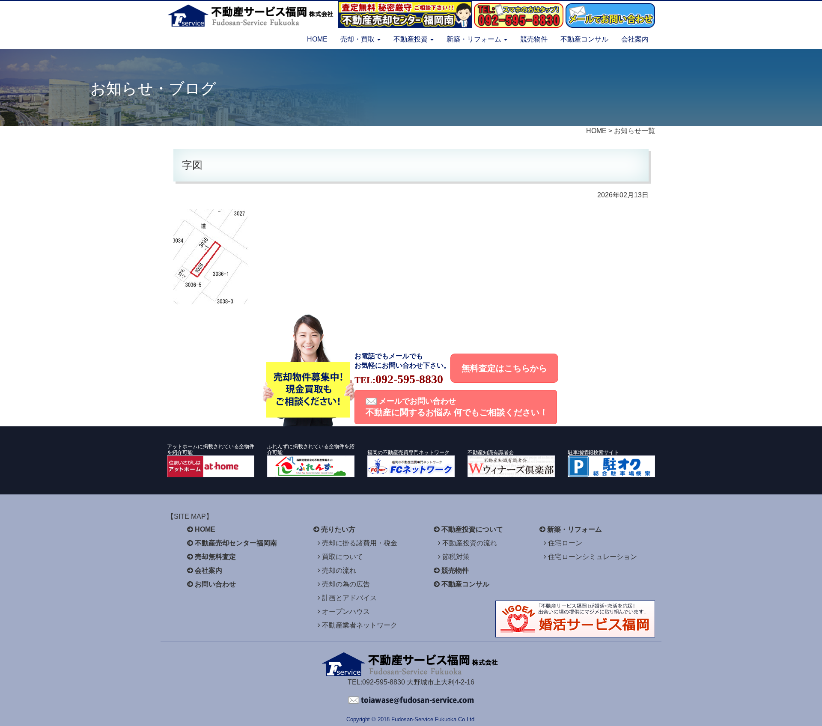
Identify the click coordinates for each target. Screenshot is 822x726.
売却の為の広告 (346, 584)
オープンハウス (346, 611)
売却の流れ (339, 570)
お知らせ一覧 (634, 130)
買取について (342, 556)
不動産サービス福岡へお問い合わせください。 (411, 700)
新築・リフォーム (574, 529)
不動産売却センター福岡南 (236, 543)
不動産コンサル (584, 39)
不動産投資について (472, 529)
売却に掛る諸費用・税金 (359, 543)
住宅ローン (565, 543)
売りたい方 (338, 529)
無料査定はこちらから (504, 368)
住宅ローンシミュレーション (592, 556)
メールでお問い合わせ (457, 407)
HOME (317, 39)
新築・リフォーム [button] (475, 39)
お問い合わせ (215, 584)
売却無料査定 (215, 556)
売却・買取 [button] (358, 39)
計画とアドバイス (349, 597)
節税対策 (456, 556)
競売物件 (534, 39)
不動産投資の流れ (469, 543)
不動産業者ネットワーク (359, 625)
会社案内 (635, 39)
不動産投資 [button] (411, 39)
